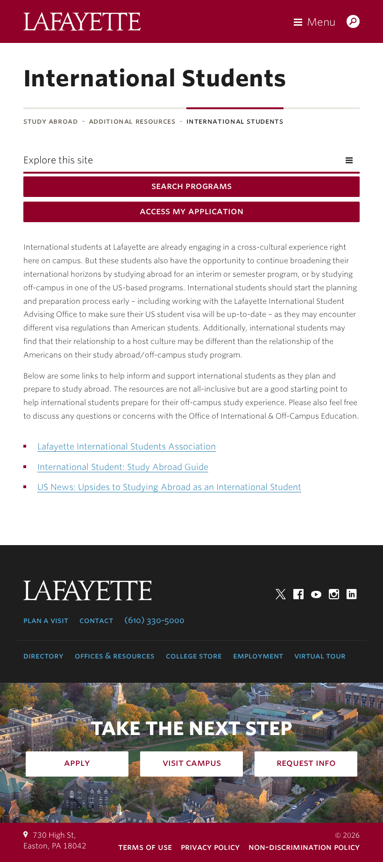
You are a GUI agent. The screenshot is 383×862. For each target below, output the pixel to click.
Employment (258, 655)
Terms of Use (145, 847)
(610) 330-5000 (154, 620)
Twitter (281, 594)
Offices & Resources (115, 655)
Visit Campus (192, 762)
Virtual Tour (320, 655)
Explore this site (58, 160)
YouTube (316, 594)
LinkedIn (352, 594)
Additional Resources (132, 121)
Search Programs (191, 185)
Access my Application (191, 211)
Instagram (334, 594)
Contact (96, 620)
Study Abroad (50, 121)
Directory (43, 655)
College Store (194, 655)
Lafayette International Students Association (126, 446)
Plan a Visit (45, 620)
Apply (77, 762)
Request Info (306, 762)
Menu (321, 22)
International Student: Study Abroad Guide (122, 467)
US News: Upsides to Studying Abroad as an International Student (169, 487)
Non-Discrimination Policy (304, 847)
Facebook (298, 594)
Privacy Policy (210, 847)
